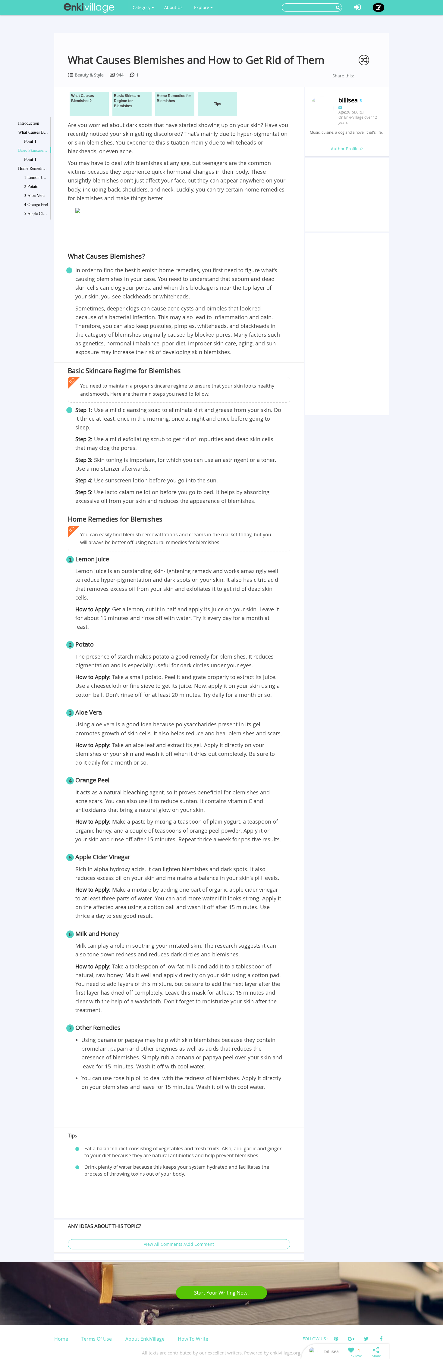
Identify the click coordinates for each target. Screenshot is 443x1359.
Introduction (28, 123)
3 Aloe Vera (34, 195)
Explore (202, 7)
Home (61, 1339)
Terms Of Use (96, 1339)
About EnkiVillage (145, 1339)
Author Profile (345, 148)
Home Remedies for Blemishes (33, 168)
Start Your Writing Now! (221, 1292)
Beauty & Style (89, 75)
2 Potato (31, 186)
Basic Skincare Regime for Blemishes (33, 150)
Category (142, 7)
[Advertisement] (179, 231)
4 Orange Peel (36, 204)
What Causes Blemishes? (33, 132)
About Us (173, 7)
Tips (217, 104)
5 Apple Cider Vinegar (36, 213)
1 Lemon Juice (36, 177)
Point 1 (30, 141)
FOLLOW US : (315, 1339)
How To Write (193, 1339)
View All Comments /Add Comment (179, 1244)
